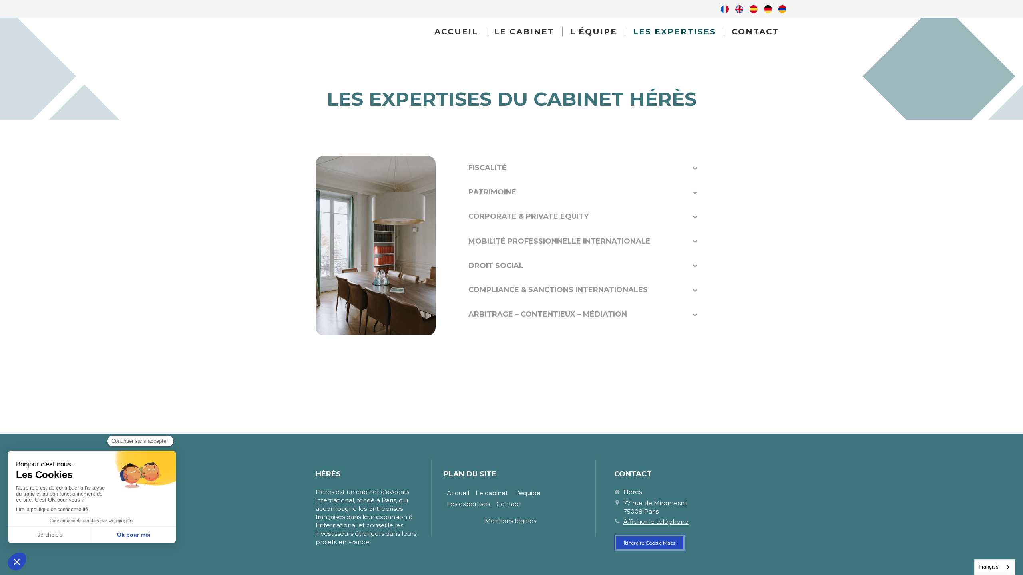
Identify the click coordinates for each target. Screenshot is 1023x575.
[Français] (725, 9)
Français (989, 567)
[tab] (583, 168)
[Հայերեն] (782, 9)
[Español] (754, 9)
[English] (739, 9)
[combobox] (994, 567)
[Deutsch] (768, 9)
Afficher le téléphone (656, 521)
